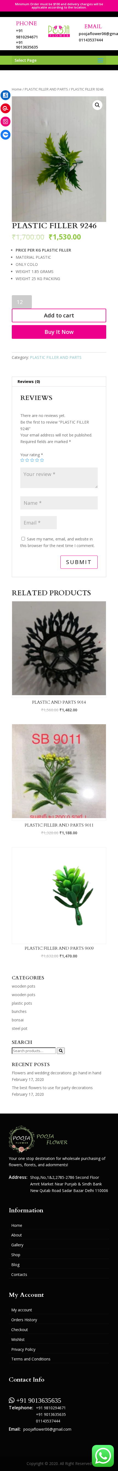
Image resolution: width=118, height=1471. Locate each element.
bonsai (18, 1019)
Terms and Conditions (30, 1359)
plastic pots (22, 1003)
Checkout (19, 1329)
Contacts (19, 1274)
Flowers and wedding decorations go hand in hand (56, 1072)
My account (21, 1309)
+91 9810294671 (51, 1407)
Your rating (31, 454)
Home (17, 89)
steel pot (19, 1028)
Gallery (17, 1244)
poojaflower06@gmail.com (47, 1429)
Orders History (24, 1319)
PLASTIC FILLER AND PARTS (46, 89)
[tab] (59, 382)
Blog (15, 1264)
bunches (19, 1011)
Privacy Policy (23, 1349)
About (16, 1235)
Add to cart (59, 315)
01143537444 (90, 40)
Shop (15, 1254)
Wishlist (18, 1339)
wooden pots (23, 986)
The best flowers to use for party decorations (52, 1087)
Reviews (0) (29, 381)
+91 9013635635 (27, 44)
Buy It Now (59, 332)
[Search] (61, 1050)
